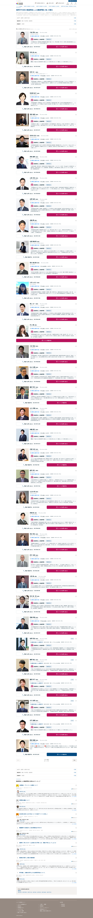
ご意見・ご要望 (43, 904)
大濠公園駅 (44, 266)
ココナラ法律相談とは (22, 904)
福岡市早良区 (49, 892)
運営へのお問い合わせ (22, 912)
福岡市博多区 (24, 892)
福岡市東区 (20, 892)
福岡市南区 (35, 892)
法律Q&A (19, 906)
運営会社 (63, 904)
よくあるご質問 (21, 910)
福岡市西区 (39, 892)
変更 (75, 17)
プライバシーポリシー (44, 907)
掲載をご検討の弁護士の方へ (45, 910)
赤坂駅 (43, 96)
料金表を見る (49, 39)
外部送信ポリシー (43, 909)
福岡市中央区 (36, 36)
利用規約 (41, 906)
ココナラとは (20, 909)
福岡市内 (19, 890)
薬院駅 (43, 558)
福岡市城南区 (44, 892)
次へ (75, 760)
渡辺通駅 (43, 75)
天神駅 (43, 36)
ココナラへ (19, 1)
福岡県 (32, 36)
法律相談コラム (21, 907)
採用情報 (63, 906)
